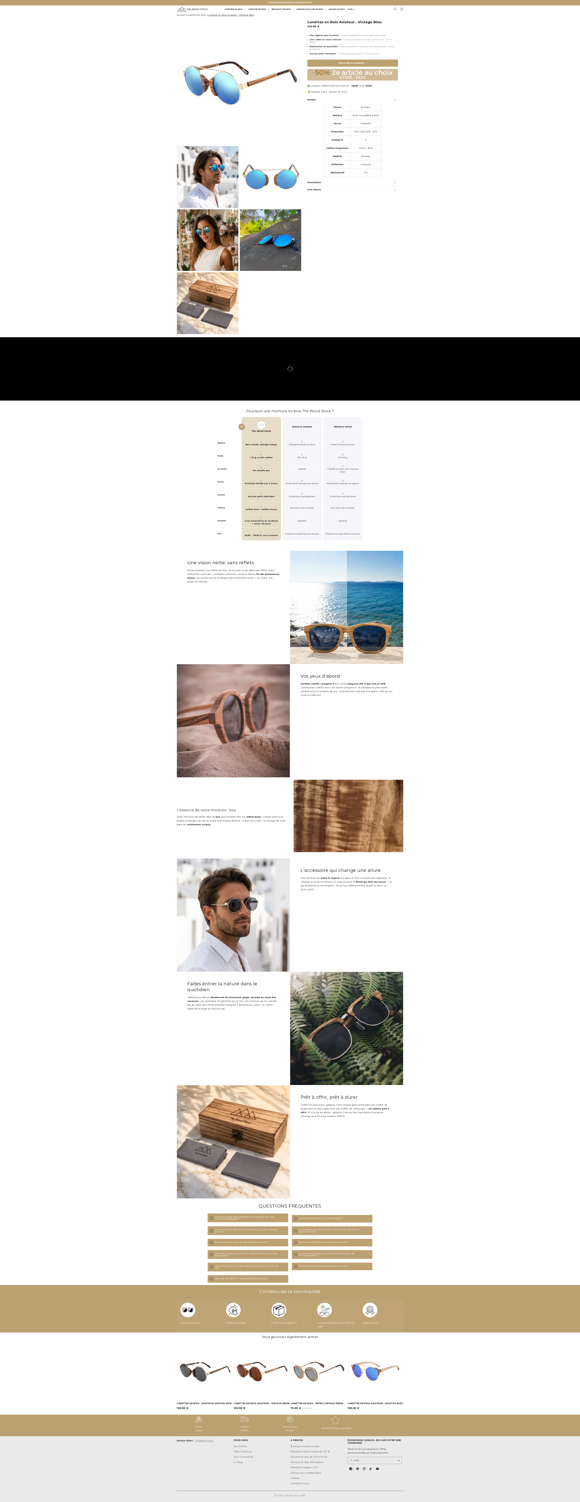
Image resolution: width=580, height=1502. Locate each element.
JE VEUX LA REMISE (290, 770)
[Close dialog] (320, 727)
